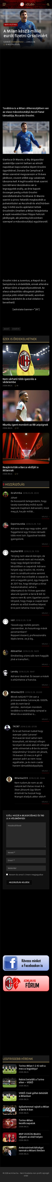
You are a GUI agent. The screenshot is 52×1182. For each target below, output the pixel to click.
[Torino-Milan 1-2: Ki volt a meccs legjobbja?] (10, 1069)
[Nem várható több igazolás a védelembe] (26, 360)
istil (13, 620)
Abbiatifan (16, 651)
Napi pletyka (11, 25)
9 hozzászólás (13, 44)
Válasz (45, 517)
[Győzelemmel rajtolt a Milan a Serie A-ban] (10, 1110)
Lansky (14, 671)
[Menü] (4, 4)
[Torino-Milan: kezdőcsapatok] (10, 1123)
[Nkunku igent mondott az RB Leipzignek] (26, 405)
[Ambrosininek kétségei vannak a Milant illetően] (10, 1151)
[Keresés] (47, 4)
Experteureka (18, 524)
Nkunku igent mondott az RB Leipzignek (25, 424)
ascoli (6, 329)
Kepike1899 (17, 551)
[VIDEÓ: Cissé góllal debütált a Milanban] (10, 1096)
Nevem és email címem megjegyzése (26, 875)
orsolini (15, 329)
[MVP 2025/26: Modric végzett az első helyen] (10, 1137)
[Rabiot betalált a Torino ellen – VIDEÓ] (10, 1082)
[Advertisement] (26, 77)
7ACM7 (16, 726)
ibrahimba (16, 493)
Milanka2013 (17, 692)
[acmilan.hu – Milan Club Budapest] (27, 4)
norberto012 (17, 42)
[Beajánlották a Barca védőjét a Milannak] (26, 448)
